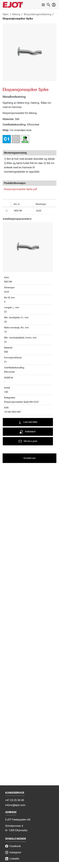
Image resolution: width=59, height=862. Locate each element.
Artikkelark (30, 431)
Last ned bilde (30, 422)
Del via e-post (30, 441)
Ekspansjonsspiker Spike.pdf (20, 189)
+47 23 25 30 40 (14, 800)
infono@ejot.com (15, 805)
